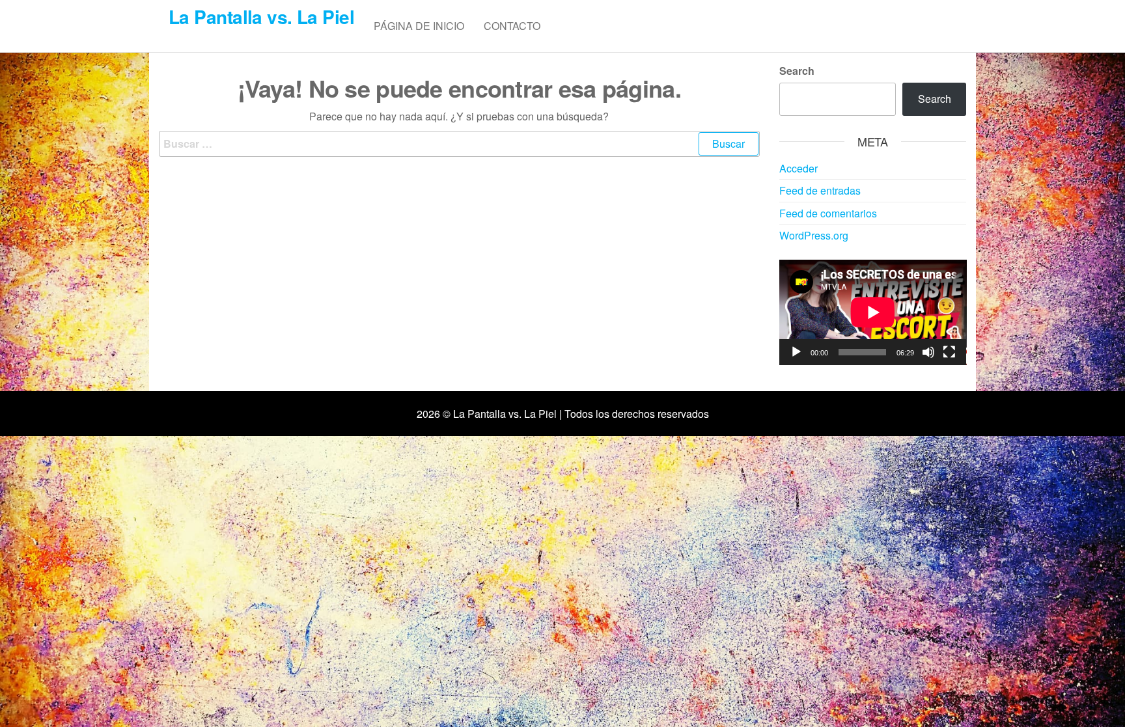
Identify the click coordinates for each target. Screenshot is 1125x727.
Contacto (512, 25)
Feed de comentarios (828, 213)
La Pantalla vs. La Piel (261, 16)
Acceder (798, 168)
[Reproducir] (796, 352)
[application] (873, 312)
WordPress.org (813, 235)
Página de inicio (419, 25)
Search (796, 70)
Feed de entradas (820, 190)
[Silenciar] (928, 352)
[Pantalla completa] (949, 352)
